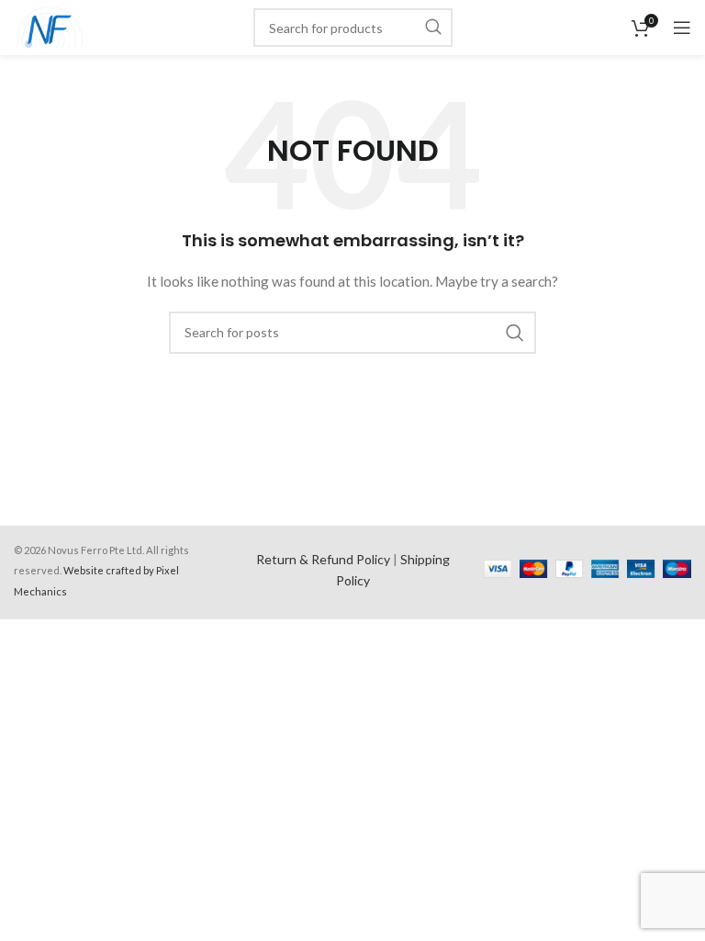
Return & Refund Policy (323, 559)
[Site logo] (50, 26)
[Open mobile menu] (682, 27)
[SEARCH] (433, 27)
